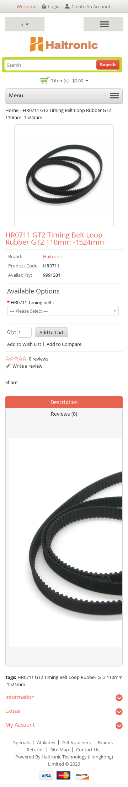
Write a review (27, 366)
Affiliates (46, 742)
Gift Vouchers (76, 742)
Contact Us (87, 749)
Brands (105, 742)
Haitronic (53, 256)
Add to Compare (64, 344)
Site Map (59, 749)
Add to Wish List (24, 344)
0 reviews (38, 359)
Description (64, 402)
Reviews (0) (64, 413)
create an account (91, 6)
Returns (35, 749)
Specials (21, 742)
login (54, 6)
